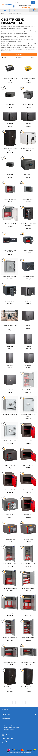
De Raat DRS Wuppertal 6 (28, 563)
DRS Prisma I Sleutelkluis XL (10, 414)
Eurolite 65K (28, 365)
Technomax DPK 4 (10, 465)
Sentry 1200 (10, 174)
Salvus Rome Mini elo (28, 276)
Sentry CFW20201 (10, 104)
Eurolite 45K (28, 301)
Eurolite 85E (28, 346)
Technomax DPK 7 (28, 440)
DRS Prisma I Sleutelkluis (10, 440)
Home (2, 13)
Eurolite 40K (28, 123)
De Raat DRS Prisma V (28, 389)
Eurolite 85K (10, 365)
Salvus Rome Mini (9, 301)
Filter (19, 54)
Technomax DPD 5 (28, 539)
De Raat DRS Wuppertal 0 (28, 662)
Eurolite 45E (28, 325)
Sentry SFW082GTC (28, 174)
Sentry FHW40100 (28, 104)
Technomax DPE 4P (10, 514)
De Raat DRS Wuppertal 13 (10, 637)
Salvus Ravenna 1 (28, 250)
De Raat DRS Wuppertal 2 (10, 613)
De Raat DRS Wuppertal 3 (28, 613)
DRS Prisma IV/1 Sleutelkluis (10, 276)
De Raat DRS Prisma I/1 (10, 199)
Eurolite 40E (10, 123)
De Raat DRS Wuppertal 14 (28, 588)
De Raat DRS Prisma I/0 (28, 199)
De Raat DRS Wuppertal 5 (10, 563)
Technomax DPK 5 (28, 490)
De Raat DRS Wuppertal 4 (10, 588)
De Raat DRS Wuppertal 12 (28, 637)
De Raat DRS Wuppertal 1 (10, 662)
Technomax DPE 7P (10, 490)
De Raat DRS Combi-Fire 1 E (28, 148)
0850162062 (26, 7)
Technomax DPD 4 (10, 539)
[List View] (5, 57)
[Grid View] (2, 57)
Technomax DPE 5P (28, 465)
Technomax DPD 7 (28, 514)
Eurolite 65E (10, 346)
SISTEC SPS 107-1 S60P (10, 224)
